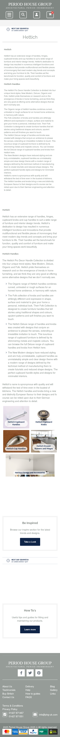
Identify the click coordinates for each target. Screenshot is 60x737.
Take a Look (30, 541)
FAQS (28, 697)
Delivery (29, 686)
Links (53, 693)
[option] (30, 29)
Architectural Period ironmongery (30, 8)
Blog (52, 686)
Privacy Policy (9, 709)
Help (27, 689)
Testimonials (9, 689)
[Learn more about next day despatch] (30, 29)
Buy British (8, 693)
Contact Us (8, 697)
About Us (7, 686)
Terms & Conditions (12, 705)
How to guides (32, 693)
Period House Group (30, 4)
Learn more (30, 629)
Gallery (54, 689)
